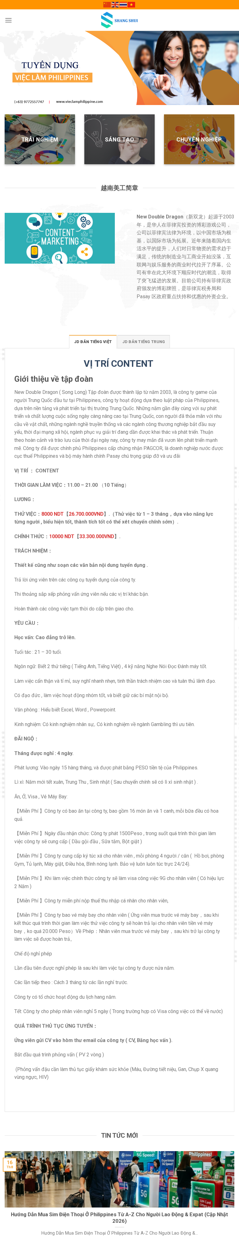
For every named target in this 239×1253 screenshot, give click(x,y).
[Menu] (8, 20)
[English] (115, 4)
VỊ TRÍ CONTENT (120, 363)
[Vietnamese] (132, 4)
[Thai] (124, 4)
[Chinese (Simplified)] (107, 4)
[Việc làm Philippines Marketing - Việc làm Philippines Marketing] (119, 20)
